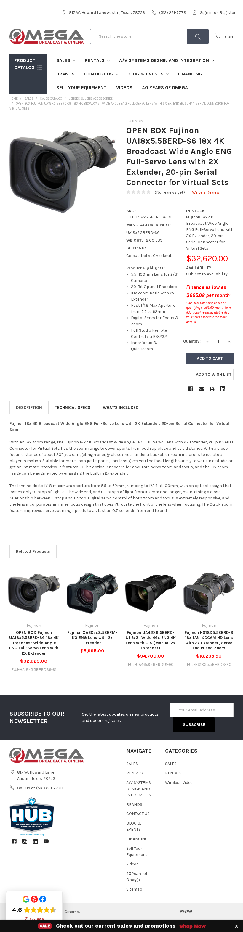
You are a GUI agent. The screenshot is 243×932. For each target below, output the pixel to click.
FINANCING (190, 74)
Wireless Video (179, 782)
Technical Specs (72, 407)
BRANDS (65, 74)
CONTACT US (99, 74)
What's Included (120, 407)
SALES (63, 60)
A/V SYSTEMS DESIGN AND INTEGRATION (164, 60)
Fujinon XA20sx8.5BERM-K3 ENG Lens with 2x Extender (92, 637)
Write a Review (205, 192)
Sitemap (134, 889)
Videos (124, 87)
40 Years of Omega (165, 87)
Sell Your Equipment (81, 87)
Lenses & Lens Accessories (91, 99)
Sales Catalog (51, 99)
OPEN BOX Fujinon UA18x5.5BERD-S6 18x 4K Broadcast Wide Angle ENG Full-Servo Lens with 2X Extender (34, 643)
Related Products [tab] (33, 551)
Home (13, 99)
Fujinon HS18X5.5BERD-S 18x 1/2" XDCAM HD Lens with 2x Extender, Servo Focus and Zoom (209, 640)
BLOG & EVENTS (146, 74)
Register (228, 12)
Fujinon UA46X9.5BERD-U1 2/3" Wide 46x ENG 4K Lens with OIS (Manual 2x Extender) (151, 640)
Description (29, 407)
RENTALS (95, 60)
